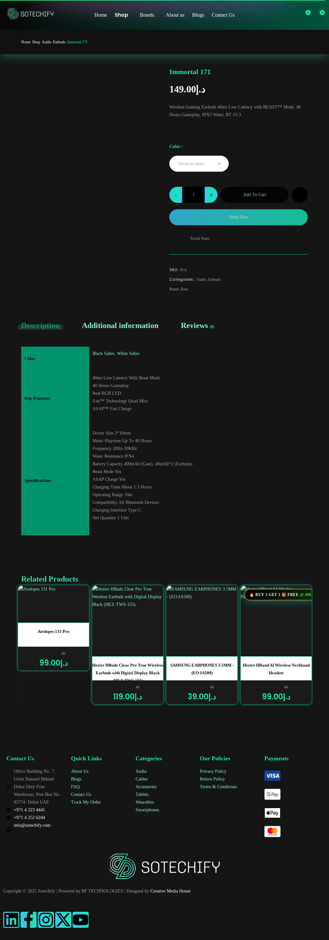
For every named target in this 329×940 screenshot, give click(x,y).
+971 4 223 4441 (29, 809)
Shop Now (238, 217)
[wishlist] (304, 15)
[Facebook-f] (29, 920)
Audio (46, 42)
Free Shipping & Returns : (210, 257)
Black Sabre (103, 353)
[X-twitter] (63, 920)
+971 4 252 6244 (29, 817)
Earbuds (59, 42)
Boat (184, 289)
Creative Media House (170, 891)
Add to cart (254, 194)
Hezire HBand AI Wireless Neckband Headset (276, 669)
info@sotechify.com (32, 825)
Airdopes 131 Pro (53, 631)
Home (26, 42)
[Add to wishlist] (300, 195)
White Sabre (128, 353)
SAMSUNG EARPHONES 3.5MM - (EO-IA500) (202, 669)
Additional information (120, 325)
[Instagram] (46, 920)
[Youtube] (81, 920)
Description (40, 325)
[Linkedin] (11, 920)
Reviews (197, 325)
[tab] (46, 325)
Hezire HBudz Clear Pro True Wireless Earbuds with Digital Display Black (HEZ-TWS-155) (127, 671)
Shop (36, 42)
